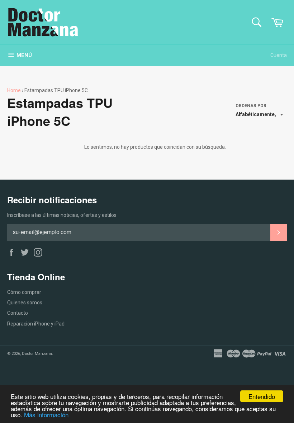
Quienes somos (24, 302)
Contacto (17, 313)
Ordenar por (251, 105)
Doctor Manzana (37, 353)
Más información (46, 414)
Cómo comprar (24, 292)
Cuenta (278, 55)
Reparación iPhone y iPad (36, 324)
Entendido (261, 396)
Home (14, 90)
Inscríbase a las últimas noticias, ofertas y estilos (62, 215)
